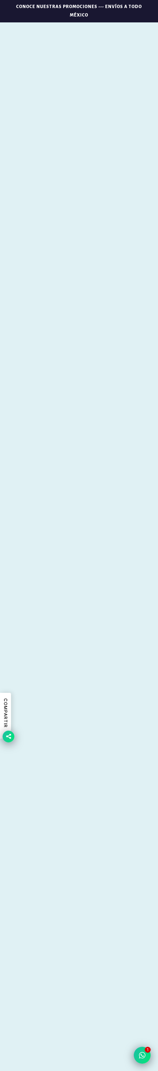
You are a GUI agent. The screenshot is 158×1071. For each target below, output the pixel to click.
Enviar (115, 1019)
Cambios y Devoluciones (79, 946)
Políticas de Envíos (79, 924)
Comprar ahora (79, 317)
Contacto (79, 901)
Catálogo (79, 879)
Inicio (79, 857)
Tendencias (79, 890)
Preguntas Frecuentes (79, 913)
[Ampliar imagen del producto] (79, 126)
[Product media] (79, 491)
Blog (79, 868)
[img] (71, 818)
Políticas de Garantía (79, 935)
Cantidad (79, 370)
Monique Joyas (79, 214)
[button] (79, 1043)
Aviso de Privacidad (79, 958)
